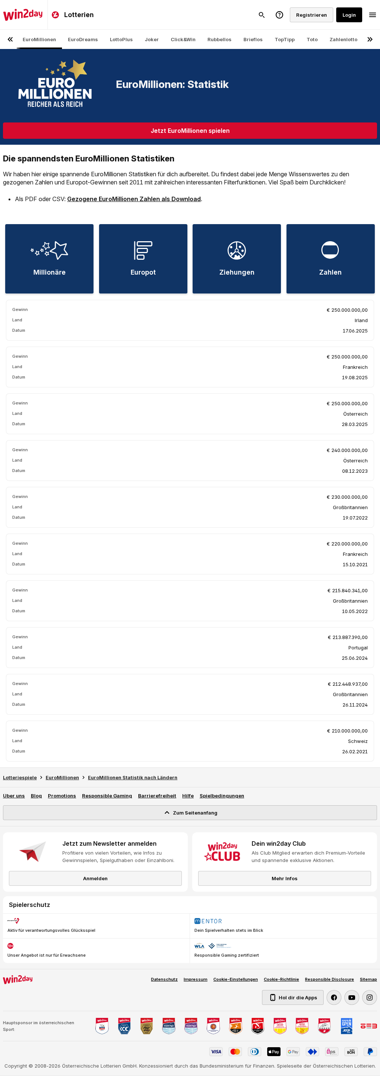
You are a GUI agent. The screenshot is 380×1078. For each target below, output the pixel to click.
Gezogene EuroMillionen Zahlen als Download (134, 199)
